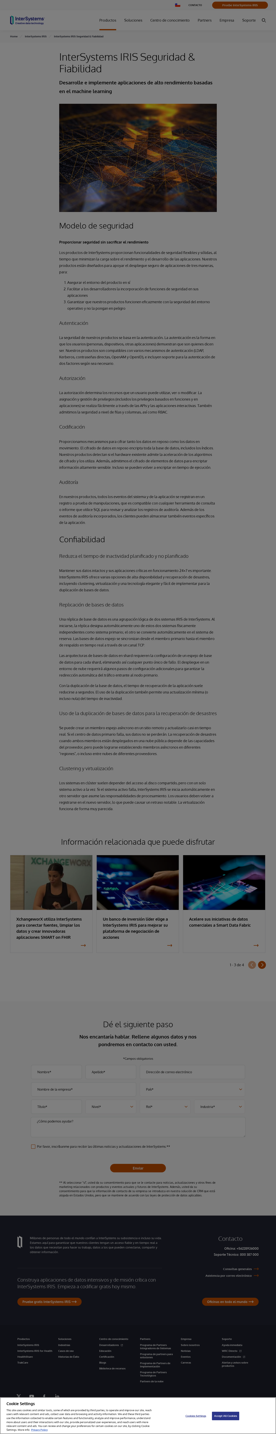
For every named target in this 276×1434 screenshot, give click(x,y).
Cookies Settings (195, 1415)
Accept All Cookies (225, 1415)
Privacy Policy (39, 1429)
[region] (138, 1415)
